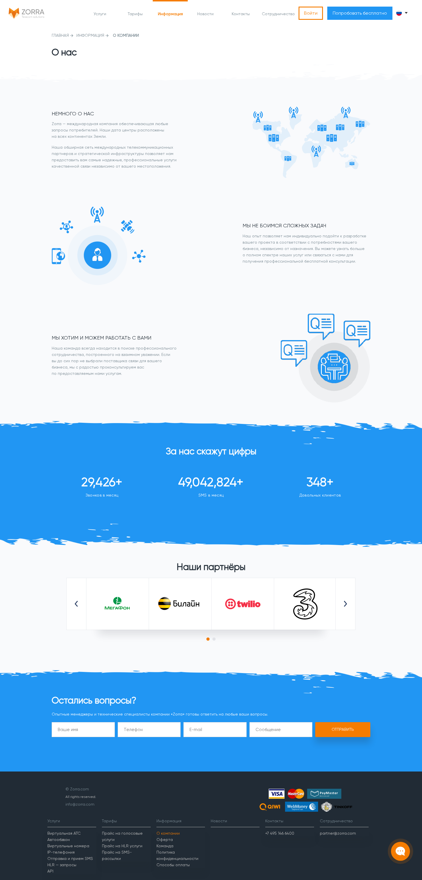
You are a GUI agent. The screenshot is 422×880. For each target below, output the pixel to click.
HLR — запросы (61, 864)
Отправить (343, 729)
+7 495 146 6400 (279, 833)
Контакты (241, 13)
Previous (76, 604)
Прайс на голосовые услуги (122, 836)
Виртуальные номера (68, 846)
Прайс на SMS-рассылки (117, 855)
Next (345, 604)
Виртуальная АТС (64, 833)
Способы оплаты (173, 864)
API (50, 871)
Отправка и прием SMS (70, 858)
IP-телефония (61, 852)
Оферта (164, 839)
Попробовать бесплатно (360, 13)
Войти (311, 13)
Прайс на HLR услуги (122, 846)
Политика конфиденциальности (177, 855)
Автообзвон (58, 839)
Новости (205, 13)
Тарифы (135, 13)
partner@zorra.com (338, 833)
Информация (170, 13)
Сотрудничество (278, 13)
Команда (164, 846)
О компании (168, 833)
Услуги (100, 13)
